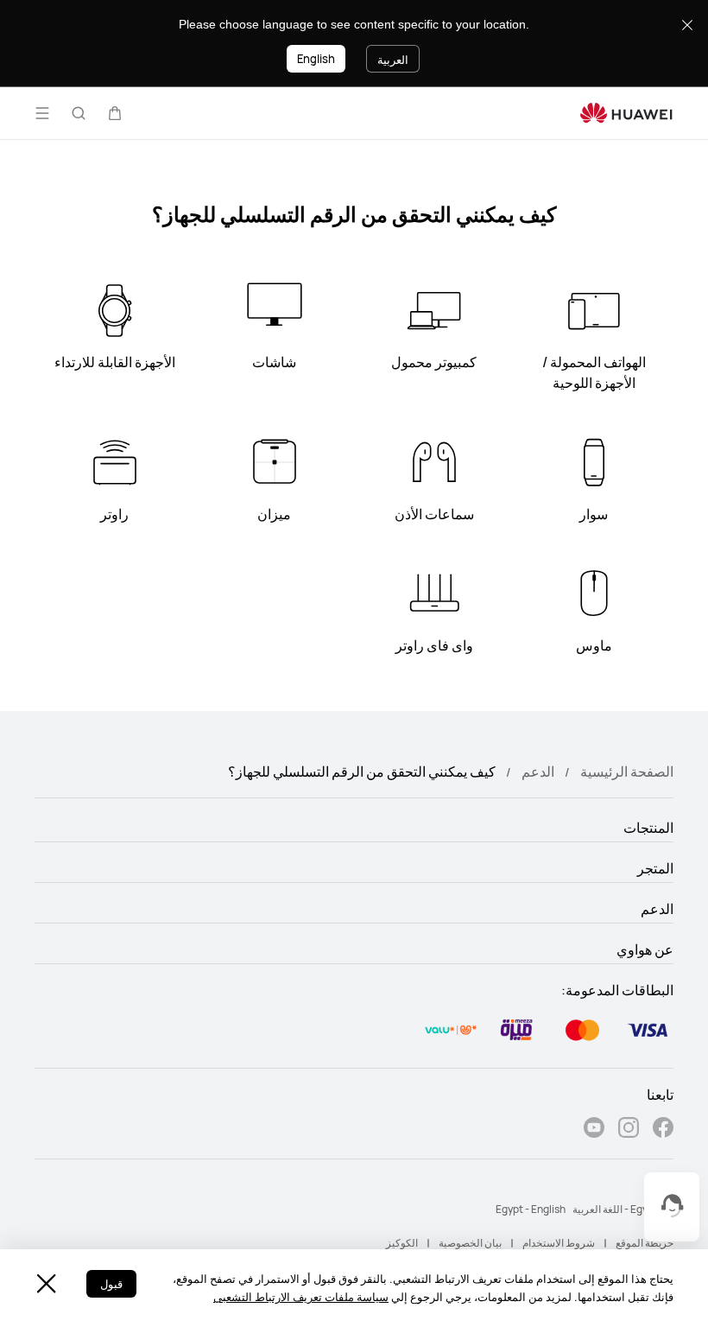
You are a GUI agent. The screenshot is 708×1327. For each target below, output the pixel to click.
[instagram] (628, 1129)
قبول (111, 1284)
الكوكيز (402, 1242)
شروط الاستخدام (558, 1242)
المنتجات (648, 827)
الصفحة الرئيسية (626, 771)
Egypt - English (531, 1209)
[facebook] (663, 1129)
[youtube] (594, 1129)
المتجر (655, 868)
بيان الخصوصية (470, 1242)
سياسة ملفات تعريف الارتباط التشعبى (301, 1297)
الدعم (538, 771)
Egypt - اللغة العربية (615, 1209)
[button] (115, 113)
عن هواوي (644, 949)
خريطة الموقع (644, 1242)
